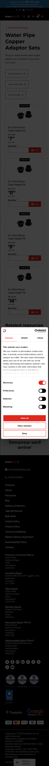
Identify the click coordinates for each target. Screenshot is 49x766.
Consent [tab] (9, 338)
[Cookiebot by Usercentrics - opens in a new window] (35, 330)
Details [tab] (24, 338)
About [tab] (40, 338)
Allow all (24, 418)
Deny (24, 433)
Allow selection (24, 426)
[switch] (42, 391)
